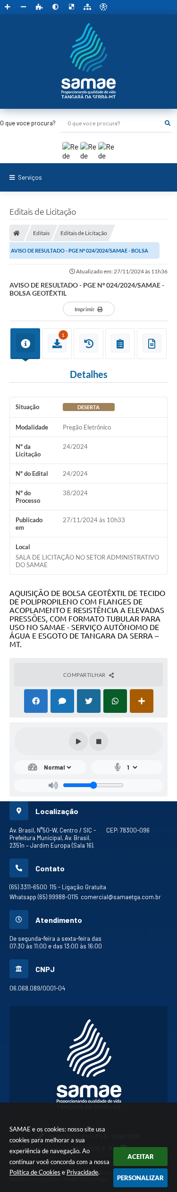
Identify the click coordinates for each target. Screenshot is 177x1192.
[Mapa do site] (87, 7)
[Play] (78, 741)
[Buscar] (167, 123)
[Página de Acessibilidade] (103, 7)
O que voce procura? (28, 123)
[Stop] (98, 741)
